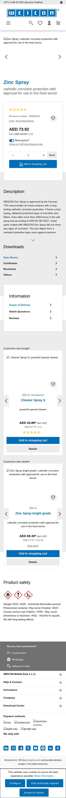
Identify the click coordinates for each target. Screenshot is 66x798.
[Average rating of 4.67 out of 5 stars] (24, 110)
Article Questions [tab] (19, 311)
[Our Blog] (7, 748)
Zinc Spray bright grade (33, 513)
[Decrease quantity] (13, 155)
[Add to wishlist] (53, 118)
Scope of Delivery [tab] (19, 305)
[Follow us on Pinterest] (44, 748)
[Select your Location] (61, 2)
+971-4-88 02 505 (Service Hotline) (23, 2)
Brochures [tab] (10, 269)
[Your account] (49, 23)
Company (9, 697)
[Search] (31, 23)
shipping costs (34, 760)
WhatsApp (17, 659)
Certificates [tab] (10, 263)
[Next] (59, 56)
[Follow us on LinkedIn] (51, 748)
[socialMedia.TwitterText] (29, 748)
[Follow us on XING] (57, 748)
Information (10, 689)
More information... (44, 775)
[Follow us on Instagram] (14, 748)
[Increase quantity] (44, 155)
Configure (15, 783)
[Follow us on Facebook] (22, 748)
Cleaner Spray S (33, 400)
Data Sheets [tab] (11, 257)
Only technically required (45, 783)
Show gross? (22, 140)
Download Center (14, 705)
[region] (33, 56)
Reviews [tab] (14, 318)
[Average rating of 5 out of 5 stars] (33, 433)
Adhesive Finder (21, 666)
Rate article (33, 546)
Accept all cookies (34, 792)
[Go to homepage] (33, 13)
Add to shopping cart (35, 164)
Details (33, 448)
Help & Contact (13, 682)
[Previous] (6, 56)
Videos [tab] (8, 274)
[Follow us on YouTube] (36, 748)
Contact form (19, 652)
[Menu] (8, 23)
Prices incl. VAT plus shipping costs (26, 144)
